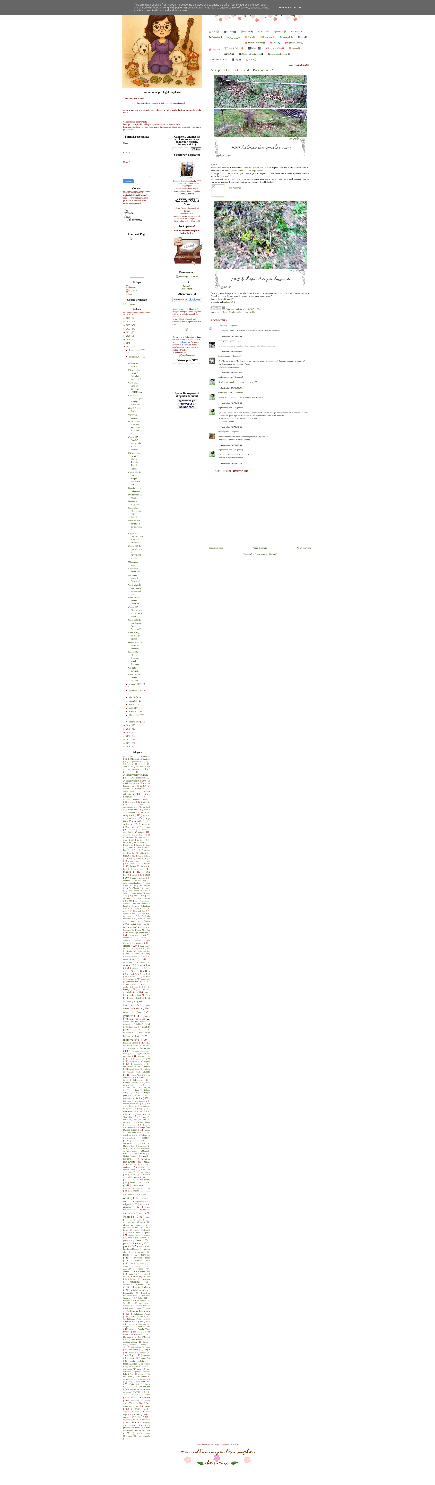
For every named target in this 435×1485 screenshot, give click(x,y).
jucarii (147, 1071)
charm (135, 906)
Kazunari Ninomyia (132, 1083)
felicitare (132, 992)
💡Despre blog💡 (267, 37)
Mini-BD (144, 1165)
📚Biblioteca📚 (247, 31)
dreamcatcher (132, 982)
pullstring (143, 1264)
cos (143, 935)
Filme (148, 995)
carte (137, 891)
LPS (145, 1120)
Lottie (135, 1120)
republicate (136, 1281)
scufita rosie (142, 1324)
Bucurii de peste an (133, 869)
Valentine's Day (136, 1403)
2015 (128, 729)
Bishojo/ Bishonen (143, 856)
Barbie (126, 845)
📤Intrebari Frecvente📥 (255, 43)
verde (246, 312)
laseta (148, 1104)
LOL (125, 1120)
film (138, 995)
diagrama (135, 968)
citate (142, 913)
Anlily (134, 827)
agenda (133, 802)
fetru (126, 995)
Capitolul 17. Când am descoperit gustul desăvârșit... (134, 658)
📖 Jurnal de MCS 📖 (218, 59)
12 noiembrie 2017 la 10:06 (231, 388)
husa (125, 1054)
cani (124, 883)
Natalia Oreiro (139, 1186)
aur (149, 835)
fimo (130, 998)
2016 (128, 725)
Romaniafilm (129, 1293)
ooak (127, 1198)
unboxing (135, 1401)
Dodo (225, 312)
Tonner (126, 1395)
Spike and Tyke (136, 1347)
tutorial (146, 1397)
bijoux (126, 855)
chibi (125, 911)
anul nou (146, 827)
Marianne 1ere (145, 1135)
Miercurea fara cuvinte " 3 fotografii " (134, 677)
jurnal (142, 1077)
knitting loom (134, 1090)
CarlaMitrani (134, 888)
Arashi (131, 832)
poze (139, 1243)
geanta (147, 1016)
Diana (220, 431)
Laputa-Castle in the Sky (132, 1104)
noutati (147, 1188)
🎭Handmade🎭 (286, 37)
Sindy (145, 1342)
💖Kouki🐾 (275, 43)
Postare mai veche (304, 548)
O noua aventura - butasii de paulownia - (247, 170)
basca (148, 845)
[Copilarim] (137, 277)
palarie (143, 1204)
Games (140, 1012)
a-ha (135, 786)
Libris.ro (142, 1112)
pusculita (140, 1266)
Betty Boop (131, 853)
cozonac (126, 940)
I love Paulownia (234, 188)
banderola (127, 842)
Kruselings (127, 1098)
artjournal (127, 835)
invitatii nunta (134, 1069)
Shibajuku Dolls (141, 1334)
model (147, 1177)
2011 (128, 743)
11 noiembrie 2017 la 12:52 (231, 373)
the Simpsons (128, 1379)
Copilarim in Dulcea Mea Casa (136, 930)
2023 (128, 325)
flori (138, 998)
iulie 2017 (133, 697)
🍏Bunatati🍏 (280, 31)
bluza (138, 859)
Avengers (143, 837)
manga (131, 1127)
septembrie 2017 (136, 691)
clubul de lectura (144, 919)
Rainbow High (144, 1271)
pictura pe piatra (133, 1225)
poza (126, 1243)
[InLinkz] (187, 329)
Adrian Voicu (129, 791)
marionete (133, 1138)
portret (126, 1240)
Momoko (132, 1180)
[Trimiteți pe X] (219, 308)
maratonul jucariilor (136, 1132)
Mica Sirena (140, 1154)
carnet (148, 888)
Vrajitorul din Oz (129, 1420)
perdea (139, 1220)
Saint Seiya (143, 1303)
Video (137, 1414)
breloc (134, 864)
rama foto (133, 1274)
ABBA (144, 786)
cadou (219, 312)
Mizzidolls (146, 1175)
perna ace (131, 1222)
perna (148, 1220)
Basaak (139, 845)
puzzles (141, 1269)
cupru (138, 948)
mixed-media (145, 1172)
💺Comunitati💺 (216, 37)
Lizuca (144, 1117)
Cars (129, 891)
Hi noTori (131, 1048)
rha (130, 294)
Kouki (139, 1095)
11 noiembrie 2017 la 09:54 (231, 352)
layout (132, 1106)
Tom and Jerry (144, 1387)
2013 (128, 736)
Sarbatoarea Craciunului (138, 1311)
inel (148, 1059)
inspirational (133, 1061)
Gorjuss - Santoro (139, 1021)
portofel (144, 1238)
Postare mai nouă (216, 548)
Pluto (138, 1233)
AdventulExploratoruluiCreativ (135, 799)
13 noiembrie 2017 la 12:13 (231, 463)
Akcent (141, 804)
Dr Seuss (146, 977)
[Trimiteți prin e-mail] (212, 308)
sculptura (127, 1327)
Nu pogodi (134, 1191)
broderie (147, 863)
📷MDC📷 (229, 54)
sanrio (130, 1308)
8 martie (134, 783)
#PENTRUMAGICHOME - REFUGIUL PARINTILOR (135, 427)
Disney (134, 971)
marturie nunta (139, 1141)
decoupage (128, 962)
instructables (139, 1064)
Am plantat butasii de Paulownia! (242, 70)
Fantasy (127, 989)
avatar (131, 837)
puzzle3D (127, 1269)
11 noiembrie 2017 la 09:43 (231, 336)
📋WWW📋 (251, 59)
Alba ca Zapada (144, 807)
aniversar (146, 824)
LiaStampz (128, 1111)
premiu (142, 1246)
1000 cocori (128, 766)
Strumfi (132, 1353)
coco (220, 341)
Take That (133, 1366)
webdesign (146, 1423)
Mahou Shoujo (144, 1122)
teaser (139, 1369)
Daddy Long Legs (144, 951)
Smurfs (134, 1345)
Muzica (146, 1182)
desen (126, 965)
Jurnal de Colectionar (133, 1080)
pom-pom (147, 1235)
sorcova (144, 1345)
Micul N (132, 1159)
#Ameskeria (128, 756)
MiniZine (142, 1167)
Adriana (228, 302)
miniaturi (127, 1167)
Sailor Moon (128, 1303)
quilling (127, 1271)
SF (129, 1334)
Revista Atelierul (141, 1287)
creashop (137, 940)
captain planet (136, 883)
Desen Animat (143, 965)
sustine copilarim (138, 1361)
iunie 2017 (133, 701)
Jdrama (129, 1072)
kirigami (147, 1088)
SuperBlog (129, 1355)
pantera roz (145, 1209)
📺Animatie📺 (229, 31)
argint (142, 832)
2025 (128, 318)
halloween (127, 1032)
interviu (147, 1066)
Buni (148, 871)
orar (125, 1201)
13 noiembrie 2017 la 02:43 (231, 445)
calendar (127, 880)
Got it (297, 7)
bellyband (147, 850)
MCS (125, 1149)
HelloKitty (146, 1045)
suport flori (145, 1358)
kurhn (139, 1098)
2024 (128, 322)
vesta (137, 1412)
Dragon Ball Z (145, 979)
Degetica (142, 962)
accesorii (127, 788)
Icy (149, 1056)
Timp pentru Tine (143, 1381)
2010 (128, 747)
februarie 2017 (135, 715)
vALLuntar (127, 1406)
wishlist (132, 1425)
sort (125, 1347)
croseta (127, 945)
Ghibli (143, 1019)
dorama (133, 977)
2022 (128, 329)
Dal (129, 954)
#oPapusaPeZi (134, 761)
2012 (128, 739)
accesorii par (140, 788)
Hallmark (142, 1030)
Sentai (131, 1329)
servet (140, 1332)
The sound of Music (143, 1379)
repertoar (146, 1279)
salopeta (126, 1306)
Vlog (140, 1417)
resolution (127, 1284)
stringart (147, 1349)
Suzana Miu (225, 413)
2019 (128, 339)
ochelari (131, 1194)
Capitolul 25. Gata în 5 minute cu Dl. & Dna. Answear (135, 443)
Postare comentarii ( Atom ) (266, 554)
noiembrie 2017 (135, 357)
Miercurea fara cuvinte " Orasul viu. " (134, 600)
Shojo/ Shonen (144, 1337)
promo (127, 1254)
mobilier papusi (133, 1177)
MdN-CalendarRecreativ (142, 1149)
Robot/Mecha (139, 1290)
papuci (142, 1213)
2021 (128, 332)
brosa (132, 866)
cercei (136, 903)
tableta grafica (130, 1363)
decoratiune (130, 959)
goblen (125, 1021)
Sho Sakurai (128, 1337)
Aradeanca (146, 830)
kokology (136, 1093)
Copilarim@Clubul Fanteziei (139, 932)
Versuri (137, 1408)
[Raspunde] (233, 325)
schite (148, 1322)
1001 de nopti (145, 767)
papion (131, 1213)
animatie (138, 821)
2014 (128, 732)
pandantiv (128, 1207)
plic (129, 1233)
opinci (144, 1198)
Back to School (139, 840)
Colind (147, 921)
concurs (127, 927)
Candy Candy (141, 880)
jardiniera (147, 1069)
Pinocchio (136, 1230)
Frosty (126, 1012)
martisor (146, 1137)
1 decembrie (128, 764)
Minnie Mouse (129, 1170)
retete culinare (144, 1284)
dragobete (131, 979)
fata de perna (144, 989)
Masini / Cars (129, 1146)
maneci (147, 1125)
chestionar (146, 906)
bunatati (128, 871)
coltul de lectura (138, 924)
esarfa (126, 987)
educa (145, 984)
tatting (144, 1366)
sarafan (148, 1308)
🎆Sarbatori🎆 (254, 48)
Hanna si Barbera (131, 1043)
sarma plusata (138, 1316)
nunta (148, 1191)
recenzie (133, 1276)
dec (144, 956)
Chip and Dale (139, 911)
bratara (147, 861)
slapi (125, 1345)
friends (232, 312)
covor (144, 938)
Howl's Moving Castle (139, 1051)
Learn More (284, 7)
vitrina (126, 1417)
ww (148, 1430)
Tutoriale (187, 286)
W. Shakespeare (145, 1420)
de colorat (133, 956)
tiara (129, 1382)
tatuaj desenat (128, 1369)
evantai (136, 987)
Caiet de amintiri (139, 878)
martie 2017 (134, 711)
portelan (131, 1238)
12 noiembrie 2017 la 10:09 (231, 427)
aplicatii (132, 830)
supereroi (146, 1355)
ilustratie (139, 1059)
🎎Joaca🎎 (302, 37)
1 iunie (142, 764)
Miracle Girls (145, 1170)
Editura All (132, 984)
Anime (127, 824)
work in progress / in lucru (136, 1426)
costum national (130, 938)
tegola (136, 1371)
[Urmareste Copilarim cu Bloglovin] (187, 301)
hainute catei (132, 1027)
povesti (139, 1240)
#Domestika (145, 756)
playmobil (146, 1230)
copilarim (222, 377)
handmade (130, 1039)
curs (148, 948)
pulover (126, 1266)
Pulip (133, 1264)
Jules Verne (137, 1075)
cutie (130, 951)
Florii (142, 1001)
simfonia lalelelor (130, 1342)
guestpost (127, 1024)
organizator (140, 1201)
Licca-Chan (129, 1114)
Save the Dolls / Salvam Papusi (136, 1320)
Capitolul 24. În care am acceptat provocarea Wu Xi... (134, 478)
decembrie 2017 (135, 350)
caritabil (147, 886)
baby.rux (132, 287)
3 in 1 (147, 769)
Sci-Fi (130, 1324)
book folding (135, 861)
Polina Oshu (134, 1235)
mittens (131, 1172)
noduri (138, 1188)
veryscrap (126, 1412)
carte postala (138, 893)
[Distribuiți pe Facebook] (223, 308)
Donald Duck (145, 974)
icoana (140, 1056)
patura (147, 1217)
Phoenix (142, 1222)
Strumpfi (143, 1353)
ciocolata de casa (129, 914)
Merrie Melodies (133, 1151)
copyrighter (133, 935)
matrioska (143, 1146)
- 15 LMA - (133, 469)
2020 (128, 336)
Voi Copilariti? (187, 289)
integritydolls (129, 1066)
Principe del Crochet (131, 1249)
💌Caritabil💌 (296, 31)
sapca (139, 1308)
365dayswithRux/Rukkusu (135, 774)
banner (141, 842)
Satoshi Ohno (128, 1319)
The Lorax (141, 1377)
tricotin (134, 1397)
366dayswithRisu (131, 780)
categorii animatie (144, 898)
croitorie (140, 943)
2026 (128, 314)
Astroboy (139, 835)
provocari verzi (142, 1260)
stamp (148, 1347)
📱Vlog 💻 (236, 59)
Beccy (136, 850)
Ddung (147, 954)
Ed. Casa (147, 982)
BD (130, 847)
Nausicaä (127, 1188)
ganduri (239, 312)
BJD (129, 859)
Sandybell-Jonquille (142, 1305)
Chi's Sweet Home (138, 908)
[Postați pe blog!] (216, 308)
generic (131, 1019)
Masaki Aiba (129, 1143)
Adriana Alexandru (228, 382)
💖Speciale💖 (295, 48)
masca (143, 1143)
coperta (143, 927)
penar (131, 1220)
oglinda (144, 1195)
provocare (145, 1254)
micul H (147, 1156)
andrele (133, 818)
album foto (133, 809)
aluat (143, 812)
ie (130, 1059)
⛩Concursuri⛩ (233, 38)
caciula (135, 875)
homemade (145, 1048)
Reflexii (133, 1279)
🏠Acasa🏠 (214, 31)
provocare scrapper (142, 1258)
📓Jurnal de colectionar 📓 (279, 54)
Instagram (146, 1061)
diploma (147, 968)
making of (133, 1125)
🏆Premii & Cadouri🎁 (234, 48)
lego (141, 1109)
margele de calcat (129, 1135)
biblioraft (143, 853)
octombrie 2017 (135, 684)
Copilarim (200, 1444)
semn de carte (144, 1327)
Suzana (221, 356)
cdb (131, 901)
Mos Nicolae (145, 1180)
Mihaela (147, 1162)
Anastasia (146, 815)
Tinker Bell (134, 1384)
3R (149, 781)
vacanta (147, 1401)
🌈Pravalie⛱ (214, 49)
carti (136, 896)
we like (252, 312)
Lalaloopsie (141, 1101)
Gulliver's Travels (143, 1024)
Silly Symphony (138, 1339)
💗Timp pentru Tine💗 (274, 48)
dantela (138, 954)
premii (126, 1246)
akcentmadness (128, 807)
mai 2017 (133, 704)
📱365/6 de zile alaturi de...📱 (251, 54)
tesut (142, 1374)
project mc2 (140, 1252)
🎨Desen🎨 (250, 37)
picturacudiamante (131, 1227)
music (133, 1182)
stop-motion (134, 1350)
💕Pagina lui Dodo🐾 (294, 43)
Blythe (147, 858)
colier (133, 921)
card (135, 885)
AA (219, 325)
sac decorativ (142, 1301)
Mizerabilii (134, 1175)
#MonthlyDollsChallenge (140, 759)
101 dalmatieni (134, 769)
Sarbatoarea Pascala (142, 1314)
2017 (128, 346)
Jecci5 (138, 1072)
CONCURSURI (187, 194)
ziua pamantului (144, 1436)
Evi (145, 987)
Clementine (127, 916)
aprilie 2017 (134, 708)
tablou (147, 1364)
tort (137, 1395)
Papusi (128, 1216)
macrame (127, 1122)
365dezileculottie (138, 778)
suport (132, 1358)
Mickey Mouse (130, 1156)
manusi (147, 1130)
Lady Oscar (127, 1101)
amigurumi (129, 815)
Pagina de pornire (260, 548)
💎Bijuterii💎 (264, 31)
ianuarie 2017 (134, 722)
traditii (147, 1394)
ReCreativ (146, 1276)
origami (127, 1204)
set (149, 1332)
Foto (127, 1005)
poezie (147, 1232)
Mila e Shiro (132, 1165)
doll (133, 974)
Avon (125, 840)
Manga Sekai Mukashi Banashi (136, 1128)
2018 (128, 343)
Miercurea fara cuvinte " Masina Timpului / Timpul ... (134, 459)
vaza (138, 1406)
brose (143, 866)
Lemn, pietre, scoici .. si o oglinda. (134, 636)
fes (146, 992)
